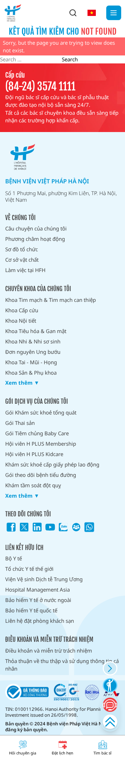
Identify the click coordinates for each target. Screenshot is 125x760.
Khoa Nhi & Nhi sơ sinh (32, 341)
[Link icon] (11, 527)
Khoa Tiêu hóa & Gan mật (35, 330)
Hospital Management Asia (37, 589)
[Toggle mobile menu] (113, 13)
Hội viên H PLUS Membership (40, 443)
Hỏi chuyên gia (22, 752)
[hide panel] (110, 668)
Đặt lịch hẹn (62, 752)
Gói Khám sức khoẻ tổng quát (40, 412)
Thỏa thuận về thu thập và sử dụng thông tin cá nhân (62, 664)
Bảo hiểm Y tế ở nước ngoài (38, 599)
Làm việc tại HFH (25, 270)
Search (70, 59)
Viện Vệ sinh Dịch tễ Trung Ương (44, 579)
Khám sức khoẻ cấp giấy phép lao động (52, 464)
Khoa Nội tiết (20, 320)
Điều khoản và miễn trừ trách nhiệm (48, 650)
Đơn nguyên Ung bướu (32, 351)
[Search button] (73, 13)
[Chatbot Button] (110, 705)
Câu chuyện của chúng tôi (36, 228)
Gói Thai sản (20, 422)
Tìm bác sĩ (102, 752)
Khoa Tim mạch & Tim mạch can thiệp (50, 299)
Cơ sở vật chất (22, 259)
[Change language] (92, 13)
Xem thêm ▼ (22, 382)
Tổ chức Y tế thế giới (29, 568)
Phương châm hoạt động (35, 238)
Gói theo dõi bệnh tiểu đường (40, 474)
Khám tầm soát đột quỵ (33, 485)
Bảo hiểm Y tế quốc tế (31, 610)
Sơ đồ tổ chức (21, 249)
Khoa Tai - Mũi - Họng (31, 362)
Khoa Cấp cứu (21, 310)
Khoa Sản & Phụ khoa (31, 372)
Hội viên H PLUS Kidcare (34, 454)
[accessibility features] (110, 685)
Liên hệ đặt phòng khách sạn (39, 620)
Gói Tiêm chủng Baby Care (37, 433)
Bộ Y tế (13, 558)
